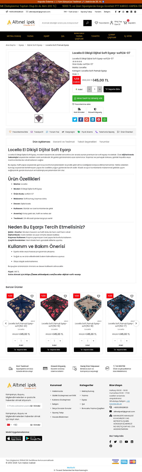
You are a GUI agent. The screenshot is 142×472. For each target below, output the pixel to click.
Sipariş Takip (86, 11)
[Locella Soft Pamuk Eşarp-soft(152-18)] (54, 308)
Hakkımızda (57, 391)
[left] (5, 323)
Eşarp (84, 399)
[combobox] (9, 424)
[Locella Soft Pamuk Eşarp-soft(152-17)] (87, 308)
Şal (83, 404)
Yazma (85, 395)
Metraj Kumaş (88, 391)
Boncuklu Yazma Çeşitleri (93, 408)
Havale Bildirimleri (60, 417)
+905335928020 (120, 407)
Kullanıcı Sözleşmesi (61, 399)
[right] (136, 323)
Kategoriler (86, 385)
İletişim (107, 11)
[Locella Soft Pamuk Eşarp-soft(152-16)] (121, 308)
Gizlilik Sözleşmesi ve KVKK (64, 395)
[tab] (41, 142)
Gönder (36, 406)
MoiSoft (71, 467)
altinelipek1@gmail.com (124, 411)
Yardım (98, 11)
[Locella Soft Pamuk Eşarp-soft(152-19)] (21, 308)
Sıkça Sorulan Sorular (61, 408)
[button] (129, 23)
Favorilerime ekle (83, 104)
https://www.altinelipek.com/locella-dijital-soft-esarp (53, 274)
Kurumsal (56, 385)
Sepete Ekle (114, 89)
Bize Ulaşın (115, 385)
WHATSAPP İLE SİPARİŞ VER (89, 98)
